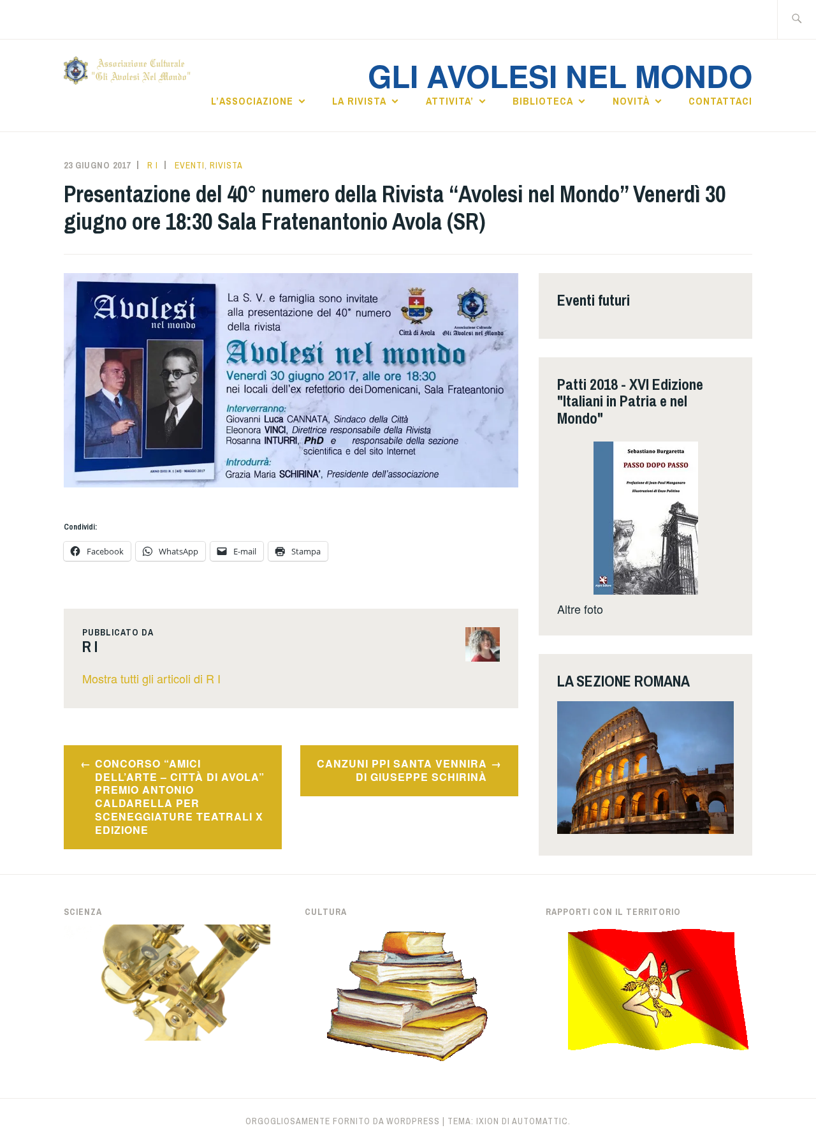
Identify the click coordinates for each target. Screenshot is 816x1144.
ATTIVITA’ (450, 101)
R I (152, 165)
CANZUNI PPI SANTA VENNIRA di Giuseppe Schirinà (402, 770)
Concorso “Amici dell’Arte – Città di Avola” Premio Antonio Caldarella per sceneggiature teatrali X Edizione (180, 796)
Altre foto (580, 608)
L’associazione (252, 101)
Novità (631, 101)
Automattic (540, 1121)
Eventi (190, 165)
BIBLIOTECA (543, 101)
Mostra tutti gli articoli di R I (151, 678)
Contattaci (720, 101)
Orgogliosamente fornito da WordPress (342, 1121)
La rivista (359, 101)
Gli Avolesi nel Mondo (560, 76)
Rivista (226, 165)
